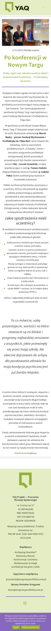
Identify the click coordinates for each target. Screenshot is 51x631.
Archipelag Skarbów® (25, 552)
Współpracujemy (31, 50)
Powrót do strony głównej (26, 453)
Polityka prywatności (30, 627)
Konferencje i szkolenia (25, 559)
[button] (43, 7)
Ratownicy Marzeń (25, 555)
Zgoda (15, 627)
